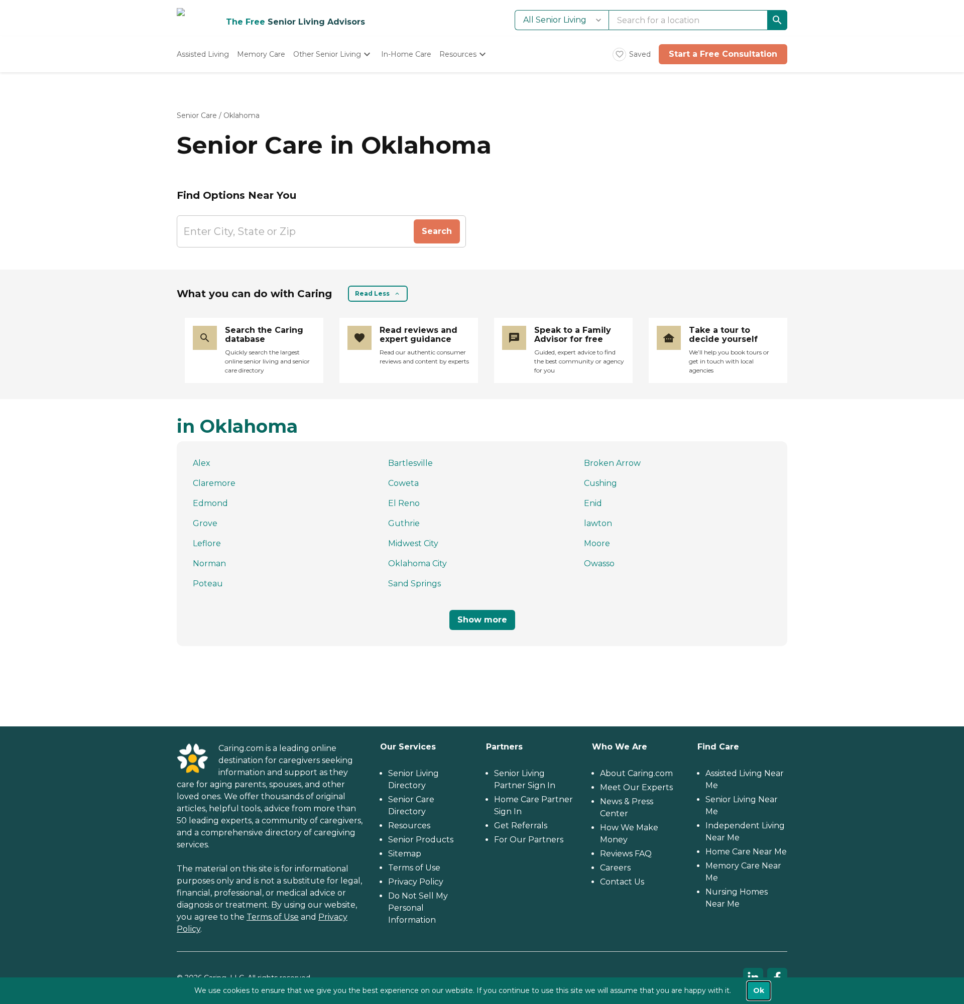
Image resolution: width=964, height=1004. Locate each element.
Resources (409, 825)
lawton (598, 523)
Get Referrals (520, 825)
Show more (482, 619)
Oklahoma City (417, 563)
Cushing (600, 483)
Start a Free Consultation (723, 54)
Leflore (207, 543)
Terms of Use (273, 917)
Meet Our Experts (636, 787)
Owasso (599, 563)
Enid (593, 503)
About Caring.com (636, 773)
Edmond (210, 503)
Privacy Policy (415, 882)
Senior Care (197, 115)
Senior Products (420, 839)
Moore (597, 543)
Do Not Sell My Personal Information (418, 908)
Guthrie (404, 523)
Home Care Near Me (746, 851)
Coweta (403, 483)
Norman (209, 563)
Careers (615, 867)
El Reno (404, 503)
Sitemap (404, 853)
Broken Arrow (612, 463)
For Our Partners (528, 839)
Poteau (208, 583)
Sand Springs (414, 583)
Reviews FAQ (626, 853)
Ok (758, 990)
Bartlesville (410, 463)
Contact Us (622, 882)
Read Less (372, 293)
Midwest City (413, 543)
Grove (205, 523)
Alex (201, 463)
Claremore (214, 483)
